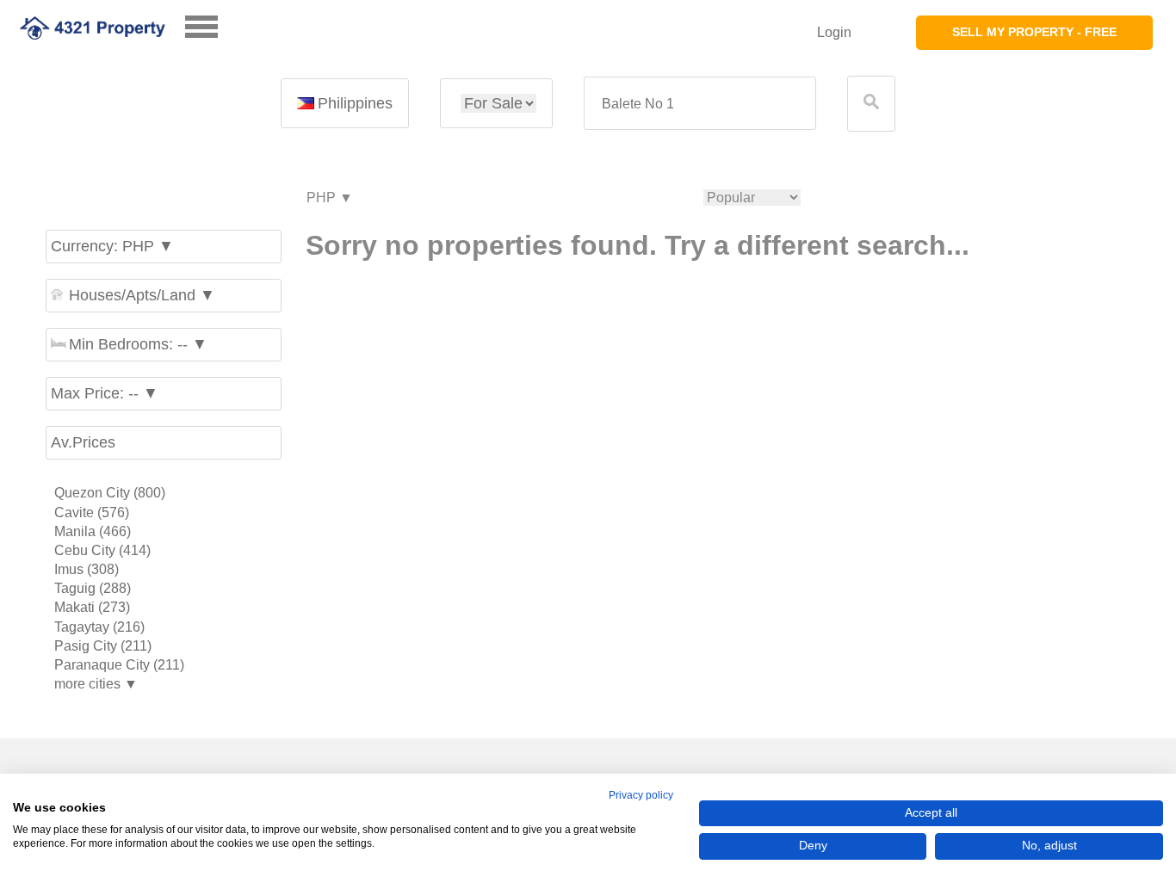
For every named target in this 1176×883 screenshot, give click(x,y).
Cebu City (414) (102, 550)
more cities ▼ (96, 683)
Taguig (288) (92, 588)
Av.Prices (83, 442)
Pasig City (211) (103, 646)
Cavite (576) (91, 512)
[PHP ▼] (329, 198)
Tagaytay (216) (99, 627)
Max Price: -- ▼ (104, 393)
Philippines (355, 103)
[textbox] (700, 104)
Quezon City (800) (109, 492)
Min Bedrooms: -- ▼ (138, 344)
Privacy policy (641, 795)
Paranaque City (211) (119, 665)
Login (834, 32)
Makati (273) (92, 607)
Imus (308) (86, 569)
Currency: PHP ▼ (112, 246)
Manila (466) (92, 531)
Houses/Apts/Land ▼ (142, 295)
